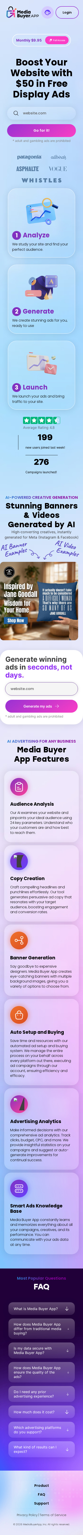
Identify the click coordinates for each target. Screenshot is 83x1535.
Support (41, 1503)
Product (41, 1485)
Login (67, 12)
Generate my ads (37, 706)
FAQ (41, 1494)
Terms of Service (53, 1515)
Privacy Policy (27, 1515)
